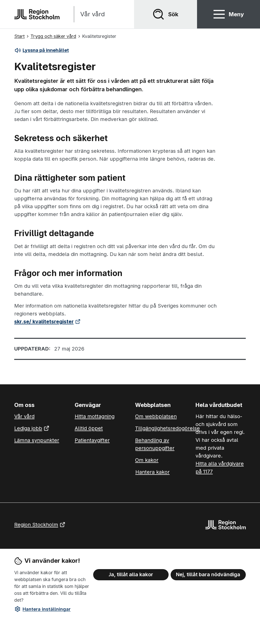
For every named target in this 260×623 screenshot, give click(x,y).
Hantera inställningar (47, 609)
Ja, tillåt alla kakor (131, 574)
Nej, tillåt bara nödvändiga (208, 574)
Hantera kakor (152, 472)
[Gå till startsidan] (37, 14)
